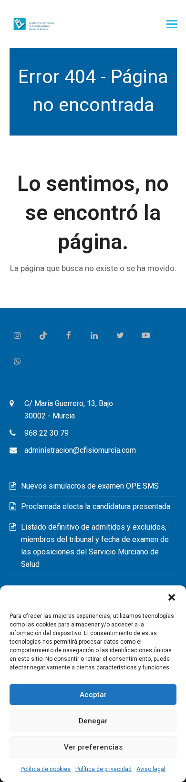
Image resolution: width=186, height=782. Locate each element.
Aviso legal (150, 769)
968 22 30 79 (46, 433)
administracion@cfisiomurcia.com (80, 450)
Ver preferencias (93, 747)
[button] (171, 597)
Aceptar (93, 694)
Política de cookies (46, 769)
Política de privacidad (103, 769)
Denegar (93, 721)
